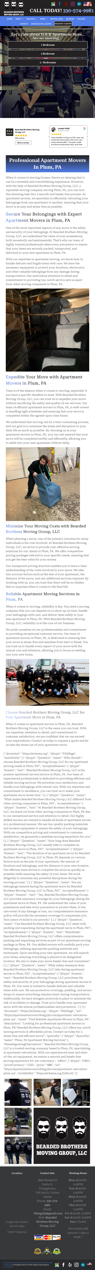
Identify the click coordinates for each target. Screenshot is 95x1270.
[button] (87, 136)
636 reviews (20, 138)
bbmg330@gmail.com (48, 1213)
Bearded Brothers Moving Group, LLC (47, 1221)
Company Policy (37, 1263)
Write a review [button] (23, 143)
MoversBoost (8, 1267)
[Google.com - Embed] (16, 1195)
